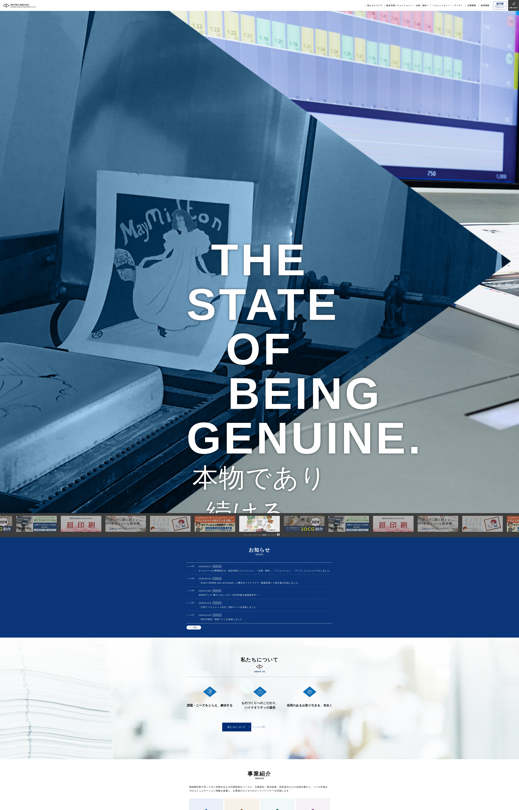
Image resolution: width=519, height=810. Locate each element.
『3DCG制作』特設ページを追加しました (220, 619)
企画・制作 (421, 5)
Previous (2, 523)
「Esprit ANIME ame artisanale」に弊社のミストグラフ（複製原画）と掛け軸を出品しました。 (249, 583)
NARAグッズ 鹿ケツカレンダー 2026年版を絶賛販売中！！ (230, 595)
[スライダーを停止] (278, 534)
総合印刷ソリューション (398, 5)
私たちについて (374, 5)
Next (516, 523)
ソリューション (440, 5)
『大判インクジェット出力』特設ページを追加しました (227, 607)
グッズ (457, 5)
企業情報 (471, 5)
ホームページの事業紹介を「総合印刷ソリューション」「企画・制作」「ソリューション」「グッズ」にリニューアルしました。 (265, 570)
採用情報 (485, 5)
